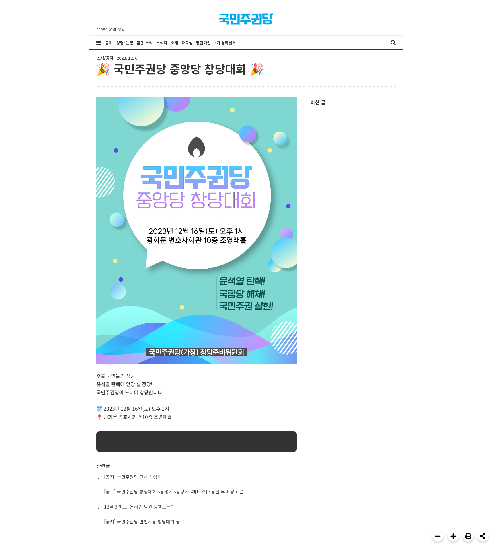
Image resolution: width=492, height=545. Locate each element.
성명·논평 (124, 43)
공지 (109, 43)
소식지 (161, 43)
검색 (393, 43)
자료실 (186, 43)
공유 (483, 536)
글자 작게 (438, 536)
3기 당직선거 (225, 43)
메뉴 (98, 43)
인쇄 (468, 536)
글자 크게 (453, 536)
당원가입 (203, 43)
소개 (174, 43)
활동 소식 (145, 43)
